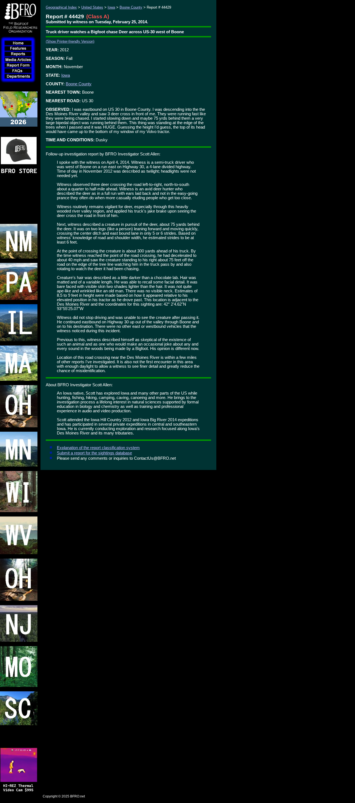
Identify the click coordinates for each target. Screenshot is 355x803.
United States (92, 7)
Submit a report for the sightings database (94, 453)
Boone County (131, 7)
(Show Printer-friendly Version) (70, 41)
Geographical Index (61, 7)
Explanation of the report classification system (98, 448)
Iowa (111, 7)
